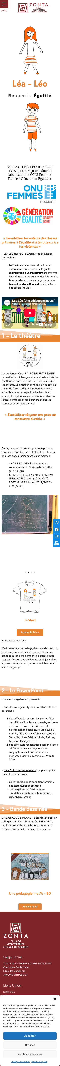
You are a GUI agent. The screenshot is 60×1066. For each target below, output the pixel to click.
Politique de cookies (20, 1061)
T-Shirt (30, 620)
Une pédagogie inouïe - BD (30, 894)
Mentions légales (39, 1061)
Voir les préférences (30, 1054)
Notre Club (9, 992)
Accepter (30, 1035)
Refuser (30, 1045)
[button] (55, 999)
